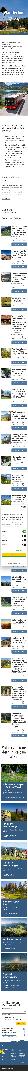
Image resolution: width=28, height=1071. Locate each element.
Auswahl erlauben (14, 559)
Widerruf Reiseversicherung (22, 1055)
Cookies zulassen (14, 554)
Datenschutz (13, 1050)
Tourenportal (15, 153)
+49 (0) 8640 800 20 (9, 1036)
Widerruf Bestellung (22, 1061)
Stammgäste (4, 1053)
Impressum (5, 1056)
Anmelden (20, 1023)
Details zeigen (19, 550)
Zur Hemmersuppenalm (14, 899)
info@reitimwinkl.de (9, 1035)
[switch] (24, 536)
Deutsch (4, 1068)
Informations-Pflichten (13, 1055)
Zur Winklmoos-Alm (14, 935)
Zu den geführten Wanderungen (14, 860)
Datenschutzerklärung (12, 1019)
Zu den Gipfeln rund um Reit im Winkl (14, 972)
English (10, 1068)
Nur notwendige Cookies (14, 563)
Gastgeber (5, 1049)
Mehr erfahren (14, 236)
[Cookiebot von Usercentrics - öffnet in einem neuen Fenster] (20, 507)
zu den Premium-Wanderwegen (14, 821)
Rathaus (4, 1060)
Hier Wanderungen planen (14, 782)
